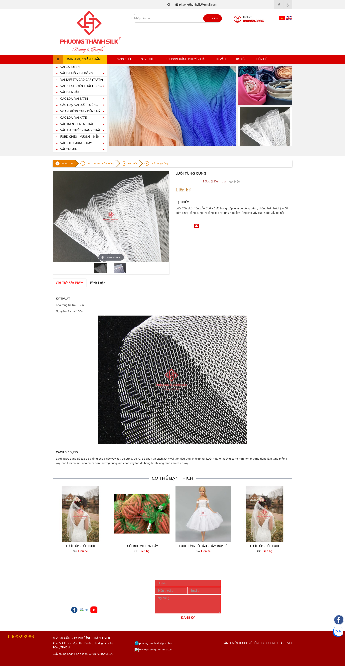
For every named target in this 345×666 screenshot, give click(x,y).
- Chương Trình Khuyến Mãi (70, 593)
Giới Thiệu (148, 59)
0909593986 (21, 636)
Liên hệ (261, 59)
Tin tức (241, 59)
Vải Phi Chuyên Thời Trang (80, 86)
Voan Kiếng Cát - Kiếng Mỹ (79, 111)
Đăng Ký (188, 617)
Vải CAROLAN (69, 67)
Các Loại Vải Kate (73, 117)
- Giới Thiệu (60, 582)
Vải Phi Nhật (69, 92)
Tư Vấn (220, 59)
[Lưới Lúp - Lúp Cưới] (80, 514)
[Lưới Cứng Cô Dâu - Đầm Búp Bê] (203, 514)
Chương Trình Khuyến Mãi (185, 59)
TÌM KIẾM (212, 18)
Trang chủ (122, 59)
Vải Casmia (68, 149)
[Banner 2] (265, 126)
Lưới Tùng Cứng (159, 163)
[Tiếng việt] (282, 18)
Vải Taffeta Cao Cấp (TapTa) (81, 80)
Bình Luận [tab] (97, 283)
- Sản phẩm (60, 587)
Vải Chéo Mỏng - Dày (75, 143)
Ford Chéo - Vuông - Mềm (79, 136)
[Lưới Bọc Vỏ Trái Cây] (142, 514)
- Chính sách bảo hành (118, 598)
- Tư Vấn (58, 598)
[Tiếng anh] (289, 18)
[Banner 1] (265, 85)
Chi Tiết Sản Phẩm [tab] (69, 283)
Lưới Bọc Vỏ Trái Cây (142, 546)
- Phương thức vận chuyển (120, 593)
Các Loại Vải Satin (73, 99)
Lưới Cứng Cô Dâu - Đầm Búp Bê (203, 546)
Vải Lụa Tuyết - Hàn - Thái (79, 130)
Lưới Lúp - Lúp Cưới (80, 546)
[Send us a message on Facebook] (339, 644)
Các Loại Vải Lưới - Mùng (78, 105)
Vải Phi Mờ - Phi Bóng (76, 73)
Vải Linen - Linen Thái (76, 124)
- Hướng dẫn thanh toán (119, 587)
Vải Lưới (132, 163)
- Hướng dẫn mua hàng (119, 582)
